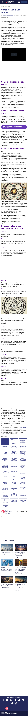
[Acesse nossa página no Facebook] (12, 703)
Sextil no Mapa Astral (23, 501)
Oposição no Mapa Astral (5, 506)
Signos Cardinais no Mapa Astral (14, 494)
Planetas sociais (5, 483)
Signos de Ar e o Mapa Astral (23, 488)
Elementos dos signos (14, 472)
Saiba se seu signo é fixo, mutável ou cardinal (14, 441)
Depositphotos (14, 713)
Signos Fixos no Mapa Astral (23, 495)
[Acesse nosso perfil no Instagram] (3, 700)
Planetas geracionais (14, 483)
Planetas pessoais (23, 478)
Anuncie (25, 712)
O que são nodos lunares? (5, 472)
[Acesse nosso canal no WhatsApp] (11, 700)
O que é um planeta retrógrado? (22, 441)
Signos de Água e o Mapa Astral (14, 488)
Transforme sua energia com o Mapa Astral (14, 453)
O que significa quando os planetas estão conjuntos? (14, 460)
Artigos (2, 6)
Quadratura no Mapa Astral (23, 447)
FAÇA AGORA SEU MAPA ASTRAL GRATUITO (12, 127)
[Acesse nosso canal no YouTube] (7, 700)
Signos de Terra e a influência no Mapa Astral (5, 494)
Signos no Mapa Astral (22, 483)
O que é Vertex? (5, 453)
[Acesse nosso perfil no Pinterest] (16, 703)
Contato (20, 712)
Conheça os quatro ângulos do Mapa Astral (5, 466)
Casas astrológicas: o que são (5, 478)
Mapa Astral (14, 466)
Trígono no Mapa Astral (14, 447)
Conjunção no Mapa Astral (14, 501)
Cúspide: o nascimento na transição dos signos (23, 460)
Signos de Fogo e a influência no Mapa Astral (5, 488)
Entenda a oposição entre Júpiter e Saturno (5, 460)
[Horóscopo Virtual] (8, 2)
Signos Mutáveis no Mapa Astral (5, 501)
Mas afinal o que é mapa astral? (22, 466)
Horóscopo (7, 6)
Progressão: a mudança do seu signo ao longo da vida (23, 453)
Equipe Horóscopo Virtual (8, 15)
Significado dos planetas (5, 447)
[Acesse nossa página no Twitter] (23, 700)
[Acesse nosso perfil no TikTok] (19, 700)
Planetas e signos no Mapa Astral (22, 472)
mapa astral (22, 427)
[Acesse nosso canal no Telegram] (15, 700)
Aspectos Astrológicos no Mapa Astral (14, 478)
